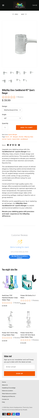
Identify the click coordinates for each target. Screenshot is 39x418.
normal (4, 139)
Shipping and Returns (8, 396)
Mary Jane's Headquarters (14, 407)
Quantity (5, 123)
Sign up (19, 373)
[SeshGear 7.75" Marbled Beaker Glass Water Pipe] (10, 282)
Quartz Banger (12, 134)
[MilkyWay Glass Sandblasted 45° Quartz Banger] (19, 43)
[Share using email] (19, 145)
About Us (5, 385)
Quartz (9, 139)
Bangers (15, 136)
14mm (7, 136)
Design (4, 106)
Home (4, 382)
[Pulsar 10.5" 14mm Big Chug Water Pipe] (10, 319)
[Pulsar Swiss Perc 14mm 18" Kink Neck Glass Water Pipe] (28, 319)
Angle (4, 114)
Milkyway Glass (28, 136)
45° (11, 136)
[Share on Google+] (16, 145)
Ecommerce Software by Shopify (17, 409)
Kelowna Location (7, 390)
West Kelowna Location (9, 393)
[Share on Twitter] (10, 145)
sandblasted (24, 139)
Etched (21, 136)
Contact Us (5, 399)
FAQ (3, 402)
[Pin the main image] (13, 145)
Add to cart (26, 127)
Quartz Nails (16, 139)
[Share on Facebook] (8, 145)
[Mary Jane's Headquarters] (19, 5)
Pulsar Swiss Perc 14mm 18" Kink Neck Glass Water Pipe (27, 335)
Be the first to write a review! (19, 257)
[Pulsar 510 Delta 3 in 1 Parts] (28, 282)
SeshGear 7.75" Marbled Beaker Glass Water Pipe (10, 298)
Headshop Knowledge (8, 388)
